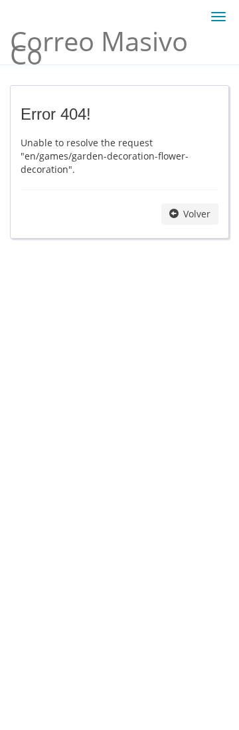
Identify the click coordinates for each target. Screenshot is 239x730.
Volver (195, 213)
